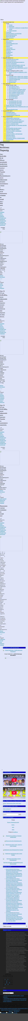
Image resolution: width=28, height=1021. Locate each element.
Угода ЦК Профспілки (14, 79)
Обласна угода (12, 81)
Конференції (9, 52)
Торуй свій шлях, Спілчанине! (13, 105)
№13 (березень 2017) (14, 88)
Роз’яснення (9, 45)
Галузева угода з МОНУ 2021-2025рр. (18, 76)
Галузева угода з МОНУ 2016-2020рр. (18, 78)
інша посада (2, 394)
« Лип (4, 987)
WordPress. (16, 1011)
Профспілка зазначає (3, 218)
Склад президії (13, 30)
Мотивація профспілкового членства (15, 65)
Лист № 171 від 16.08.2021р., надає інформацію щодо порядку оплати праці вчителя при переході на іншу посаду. (4, 303)
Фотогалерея (6, 141)
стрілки (2, 645)
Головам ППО (2, 212)
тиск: (13, 827)
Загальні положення (11, 63)
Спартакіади (9, 48)
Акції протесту (9, 40)
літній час (1, 286)
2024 (1, 284)
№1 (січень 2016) (13, 98)
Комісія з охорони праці (12, 124)
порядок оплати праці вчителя (2, 400)
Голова (10, 25)
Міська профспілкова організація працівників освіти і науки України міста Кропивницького (14, 1009)
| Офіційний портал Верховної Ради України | (15, 998)
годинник (2, 639)
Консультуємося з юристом (13, 115)
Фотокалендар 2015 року (15, 103)
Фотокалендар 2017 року (15, 101)
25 (5, 984)
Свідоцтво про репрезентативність (15, 62)
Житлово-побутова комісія (12, 129)
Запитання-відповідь (11, 35)
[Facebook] (3, 1012)
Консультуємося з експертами (13, 33)
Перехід (2, 288)
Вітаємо (8, 56)
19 (6, 982)
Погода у (13, 822)
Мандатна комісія (10, 136)
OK (20, 814)
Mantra (10, 1011)
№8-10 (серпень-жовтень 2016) (17, 91)
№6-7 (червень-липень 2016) (16, 92)
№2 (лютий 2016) (13, 96)
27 (8, 984)
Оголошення (9, 55)
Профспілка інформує (3, 221)
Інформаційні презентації (12, 118)
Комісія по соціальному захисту (14, 122)
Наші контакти (10, 38)
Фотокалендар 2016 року (15, 102)
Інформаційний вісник (12, 43)
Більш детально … (2, 277)
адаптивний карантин (3, 499)
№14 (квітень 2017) (14, 86)
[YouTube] (9, 1012)
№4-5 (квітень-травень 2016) (16, 93)
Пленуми (8, 53)
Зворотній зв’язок (10, 36)
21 (9, 982)
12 (6, 981)
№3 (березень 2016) (14, 95)
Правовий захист (10, 112)
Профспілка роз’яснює (3, 224)
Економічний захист (11, 113)
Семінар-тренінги (10, 49)
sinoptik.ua (15, 832)
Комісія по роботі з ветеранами (14, 134)
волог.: (13, 824)
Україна (2, 503)
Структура (8, 32)
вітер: (13, 829)
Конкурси (8, 50)
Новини (8, 46)
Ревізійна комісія (10, 135)
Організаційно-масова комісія (13, 128)
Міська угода (12, 82)
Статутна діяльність (11, 60)
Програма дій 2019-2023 (12, 59)
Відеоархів (8, 42)
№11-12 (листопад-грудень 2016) (17, 89)
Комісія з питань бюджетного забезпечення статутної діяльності (15, 120)
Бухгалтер (11, 26)
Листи (1, 215)
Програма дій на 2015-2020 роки (14, 66)
